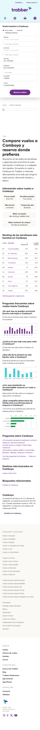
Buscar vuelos (20, 92)
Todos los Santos (9, 619)
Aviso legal (5, 711)
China (10, 281)
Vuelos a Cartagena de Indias (13, 546)
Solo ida (19, 30)
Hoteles (5, 656)
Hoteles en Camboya (10, 485)
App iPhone (7, 682)
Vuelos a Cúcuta (8, 558)
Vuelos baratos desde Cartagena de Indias (18, 597)
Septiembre (6, 612)
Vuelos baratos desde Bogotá (13, 580)
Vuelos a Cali (7, 549)
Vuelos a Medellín (8, 539)
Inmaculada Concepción (11, 626)
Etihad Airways (13, 258)
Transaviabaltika (13, 249)
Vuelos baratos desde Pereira (13, 593)
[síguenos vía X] (11, 716)
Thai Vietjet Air (13, 286)
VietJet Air (11, 272)
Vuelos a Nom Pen (9, 473)
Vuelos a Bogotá (8, 536)
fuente (4, 136)
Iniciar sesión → (32, 2)
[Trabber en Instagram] (4, 716)
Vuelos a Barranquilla (10, 565)
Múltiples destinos (12, 33)
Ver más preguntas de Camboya (14, 456)
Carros (5, 660)
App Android (7, 679)
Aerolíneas (6, 602)
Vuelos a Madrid (8, 542)
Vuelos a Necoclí (8, 574)
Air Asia (10, 277)
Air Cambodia (12, 253)
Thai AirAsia (27, 199)
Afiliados (6, 695)
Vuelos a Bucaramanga (11, 571)
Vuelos (5, 650)
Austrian (10, 267)
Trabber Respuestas (10, 675)
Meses (4, 609)
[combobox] (20, 38)
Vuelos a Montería (9, 568)
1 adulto (6, 78)
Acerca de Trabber (10, 669)
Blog (4, 672)
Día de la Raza (7, 616)
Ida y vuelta (9, 30)
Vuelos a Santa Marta (10, 552)
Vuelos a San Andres (10, 561)
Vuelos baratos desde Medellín (13, 584)
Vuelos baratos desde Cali (12, 587)
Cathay (10, 290)
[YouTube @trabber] (15, 716)
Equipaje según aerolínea (11, 606)
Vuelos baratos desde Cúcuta (13, 590)
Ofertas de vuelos (9, 653)
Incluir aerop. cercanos (12, 44)
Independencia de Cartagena (13, 622)
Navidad (5, 629)
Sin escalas (8, 72)
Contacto (6, 691)
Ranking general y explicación (13, 296)
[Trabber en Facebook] (7, 716)
